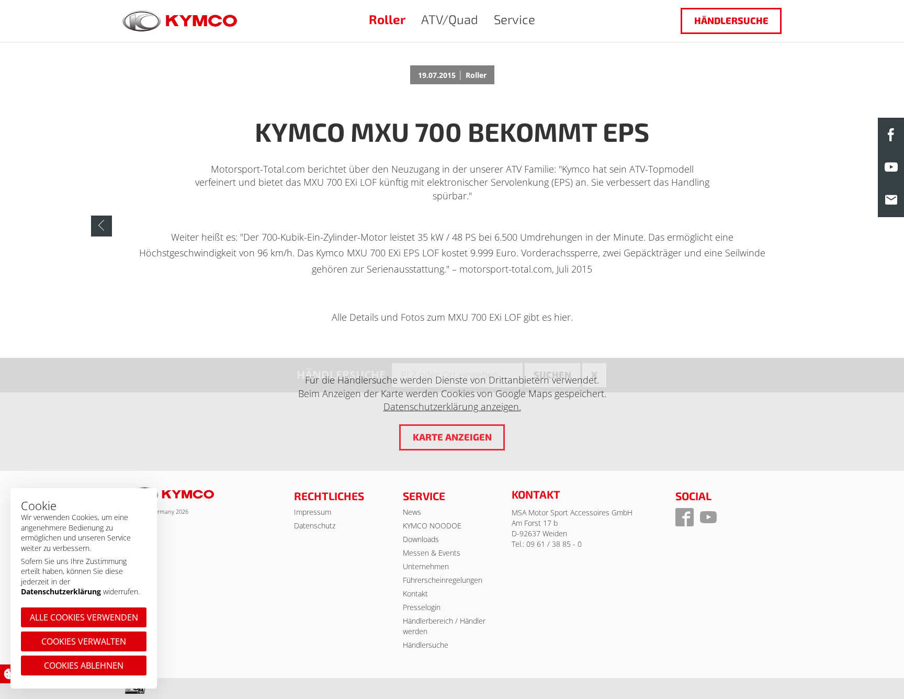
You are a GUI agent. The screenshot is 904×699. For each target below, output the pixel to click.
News (412, 512)
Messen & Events (431, 553)
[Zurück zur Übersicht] (101, 226)
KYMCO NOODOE (432, 526)
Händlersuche (731, 20)
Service (514, 19)
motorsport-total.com (505, 269)
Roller (387, 19)
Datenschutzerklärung (61, 591)
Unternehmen (426, 566)
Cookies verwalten (83, 641)
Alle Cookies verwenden (84, 617)
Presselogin (421, 607)
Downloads (421, 539)
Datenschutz (314, 526)
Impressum (312, 512)
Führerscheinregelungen (442, 580)
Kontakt (415, 594)
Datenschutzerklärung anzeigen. (452, 406)
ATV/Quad (449, 19)
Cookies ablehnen (83, 665)
